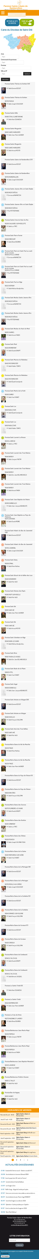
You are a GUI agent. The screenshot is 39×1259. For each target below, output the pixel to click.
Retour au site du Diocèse (12, 22)
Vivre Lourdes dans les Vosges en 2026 (16, 1208)
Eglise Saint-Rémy (21, 1133)
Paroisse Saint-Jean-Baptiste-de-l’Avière (17, 499)
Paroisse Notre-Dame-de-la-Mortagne (16, 880)
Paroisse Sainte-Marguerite (13, 128)
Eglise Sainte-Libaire (22, 1114)
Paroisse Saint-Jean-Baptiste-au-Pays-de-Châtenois (18, 516)
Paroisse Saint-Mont (11, 344)
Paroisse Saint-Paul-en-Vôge (13, 282)
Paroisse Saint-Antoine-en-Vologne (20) (17, 700)
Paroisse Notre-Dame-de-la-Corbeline (16, 910)
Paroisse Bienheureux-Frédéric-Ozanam (16, 1077)
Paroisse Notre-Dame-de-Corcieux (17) (16, 925)
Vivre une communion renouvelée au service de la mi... (21, 1193)
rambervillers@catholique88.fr (19, 1225)
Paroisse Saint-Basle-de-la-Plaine (15, 668)
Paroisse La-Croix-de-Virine (13, 1015)
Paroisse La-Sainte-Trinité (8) (14, 986)
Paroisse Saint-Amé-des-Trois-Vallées (16, 729)
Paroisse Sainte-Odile (11, 113)
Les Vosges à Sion (10, 1186)
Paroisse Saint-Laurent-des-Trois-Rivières (17, 453)
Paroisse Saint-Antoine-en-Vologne (15, 713)
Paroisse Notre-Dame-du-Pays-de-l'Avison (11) (19, 775)
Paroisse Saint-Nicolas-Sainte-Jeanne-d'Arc (18, 297)
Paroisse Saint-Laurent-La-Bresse (15, 437)
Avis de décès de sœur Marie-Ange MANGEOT (18, 1197)
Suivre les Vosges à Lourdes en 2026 (16, 1201)
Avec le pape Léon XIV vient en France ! (16, 1178)
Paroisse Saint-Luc (10, 406)
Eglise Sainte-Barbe (22, 1156)
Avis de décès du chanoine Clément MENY (17, 1174)
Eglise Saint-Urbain (21, 1143)
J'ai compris (5, 1256)
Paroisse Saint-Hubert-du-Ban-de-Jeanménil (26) (18, 531)
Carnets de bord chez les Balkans (15, 1182)
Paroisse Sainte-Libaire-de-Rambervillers (17, 173)
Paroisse (3, 65)
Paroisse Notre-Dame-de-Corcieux (15, 939)
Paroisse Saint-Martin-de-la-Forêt (15, 391)
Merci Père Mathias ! (11, 1212)
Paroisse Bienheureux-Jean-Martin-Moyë (17, 1030)
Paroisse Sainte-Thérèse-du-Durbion (16, 97)
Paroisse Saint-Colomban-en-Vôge (15, 637)
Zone (2, 54)
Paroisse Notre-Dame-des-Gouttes (15, 820)
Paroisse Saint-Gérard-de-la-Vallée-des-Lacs (18, 575)
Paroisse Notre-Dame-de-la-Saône (15, 851)
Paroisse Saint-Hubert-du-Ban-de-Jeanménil (18, 544)
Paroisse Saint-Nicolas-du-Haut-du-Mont (17, 329)
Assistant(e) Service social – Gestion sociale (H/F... (19, 1170)
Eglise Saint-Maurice (22, 1123)
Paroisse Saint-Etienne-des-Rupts (15, 591)
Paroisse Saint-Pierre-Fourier (13, 235)
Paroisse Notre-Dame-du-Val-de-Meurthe (17, 744)
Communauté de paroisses (9, 59)
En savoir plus (5, 1253)
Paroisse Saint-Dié (10, 606)
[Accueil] (19, 2)
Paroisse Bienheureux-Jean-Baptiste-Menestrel (19, 1061)
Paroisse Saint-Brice (11, 653)
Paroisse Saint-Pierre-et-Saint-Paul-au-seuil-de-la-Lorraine (19, 252)
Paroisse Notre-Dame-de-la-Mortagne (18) (18, 867)
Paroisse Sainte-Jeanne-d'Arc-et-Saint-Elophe (19, 189)
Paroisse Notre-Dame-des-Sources (15, 805)
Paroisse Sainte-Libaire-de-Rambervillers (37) (19, 160)
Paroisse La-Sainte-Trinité (13, 999)
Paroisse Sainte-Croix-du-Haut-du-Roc (16, 220)
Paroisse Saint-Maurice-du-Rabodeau (16, 360)
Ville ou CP (4, 71)
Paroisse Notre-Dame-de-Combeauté (16, 954)
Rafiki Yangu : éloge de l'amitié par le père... (17, 1189)
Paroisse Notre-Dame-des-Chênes (15, 836)
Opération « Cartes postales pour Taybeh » (17, 1204)
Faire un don (25, 22)
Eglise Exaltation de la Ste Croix (25, 1128)
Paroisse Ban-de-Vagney (12, 1092)
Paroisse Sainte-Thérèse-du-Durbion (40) (17, 84)
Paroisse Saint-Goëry (11, 560)
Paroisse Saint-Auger (11, 684)
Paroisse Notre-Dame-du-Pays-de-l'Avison (17, 789)
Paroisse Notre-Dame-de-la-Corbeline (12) (17, 896)
